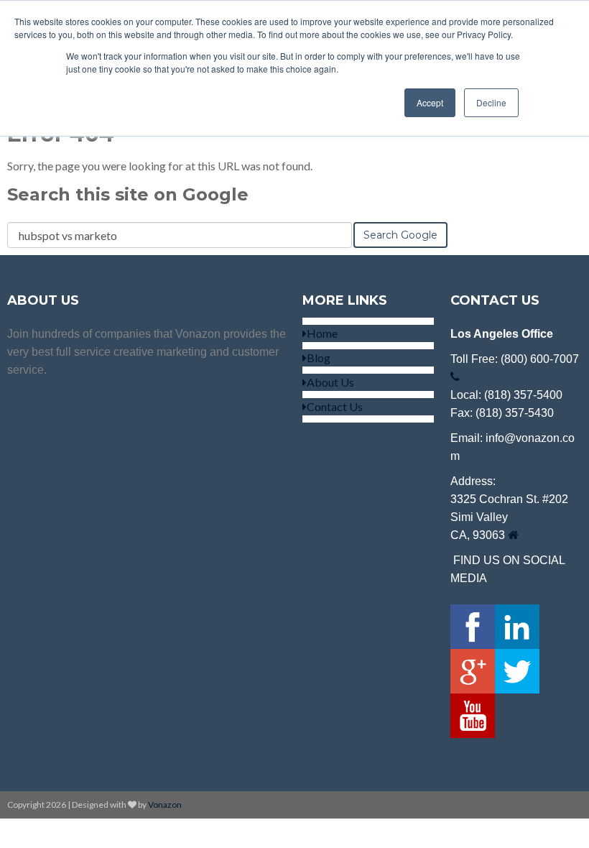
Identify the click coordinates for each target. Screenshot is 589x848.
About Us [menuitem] (330, 382)
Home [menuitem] (322, 333)
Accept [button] (430, 102)
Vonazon (165, 804)
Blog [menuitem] (318, 357)
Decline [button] (491, 102)
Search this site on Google (128, 194)
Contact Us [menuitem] (335, 406)
